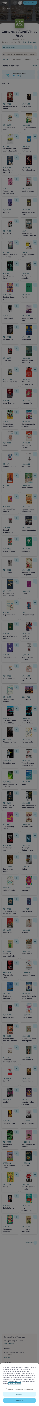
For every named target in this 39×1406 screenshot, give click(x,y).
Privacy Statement (15, 1383)
